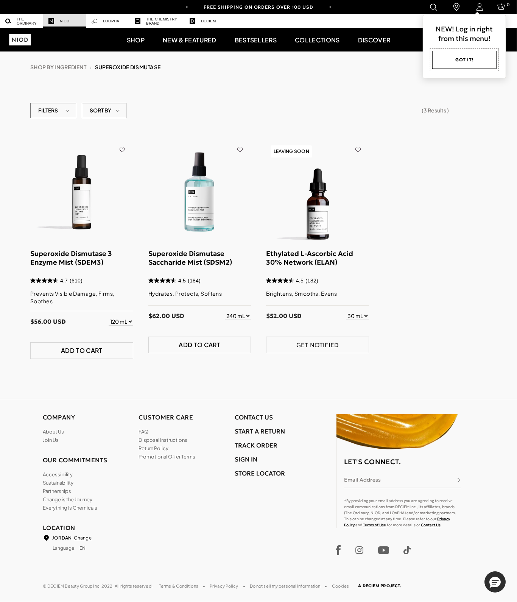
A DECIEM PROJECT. (379, 585)
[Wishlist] (122, 145)
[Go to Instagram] (359, 550)
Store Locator (260, 473)
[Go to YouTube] (383, 550)
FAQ (143, 432)
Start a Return (260, 431)
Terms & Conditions (178, 585)
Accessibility (58, 474)
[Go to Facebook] (338, 550)
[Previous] (186, 6)
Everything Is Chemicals (70, 508)
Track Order (256, 445)
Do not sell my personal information (285, 585)
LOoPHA (111, 21)
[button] (135, 40)
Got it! (464, 59)
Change (82, 538)
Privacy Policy (224, 585)
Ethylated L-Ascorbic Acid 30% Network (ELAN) (309, 258)
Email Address (362, 479)
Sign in (246, 459)
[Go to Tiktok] (407, 550)
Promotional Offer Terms (167, 457)
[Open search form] (433, 7)
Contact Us (431, 524)
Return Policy (153, 448)
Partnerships (57, 491)
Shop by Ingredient (58, 67)
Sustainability (58, 483)
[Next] (330, 6)
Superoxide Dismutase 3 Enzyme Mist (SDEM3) (71, 258)
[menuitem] (21, 21)
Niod (64, 21)
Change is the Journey (67, 499)
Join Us (51, 440)
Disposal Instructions (163, 440)
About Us (53, 432)
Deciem (208, 21)
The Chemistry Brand (161, 21)
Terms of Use (374, 524)
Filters (48, 110)
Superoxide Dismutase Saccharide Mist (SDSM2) (190, 258)
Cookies (340, 585)
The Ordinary (27, 21)
